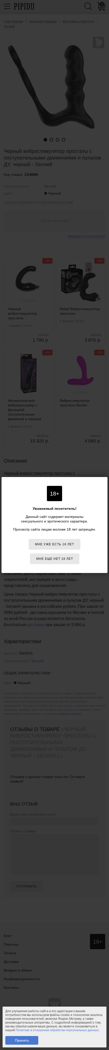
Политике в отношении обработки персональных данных (57, 1030)
